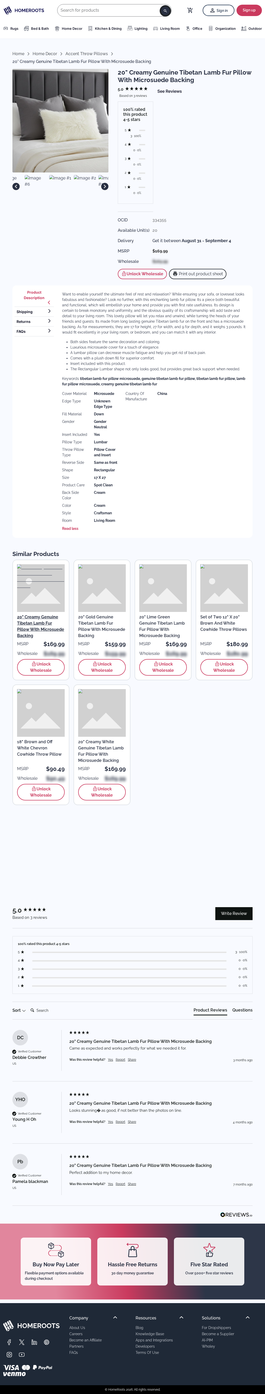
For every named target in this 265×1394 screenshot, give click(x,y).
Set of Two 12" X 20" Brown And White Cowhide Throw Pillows (223, 623)
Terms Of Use (147, 1352)
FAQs (73, 1352)
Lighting (141, 28)
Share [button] (132, 1059)
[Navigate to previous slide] (16, 186)
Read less (70, 528)
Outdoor (255, 28)
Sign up (249, 10)
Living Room (170, 28)
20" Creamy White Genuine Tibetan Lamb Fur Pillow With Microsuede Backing (101, 751)
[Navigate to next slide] (104, 186)
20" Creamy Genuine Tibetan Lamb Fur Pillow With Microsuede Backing (40, 626)
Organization (225, 28)
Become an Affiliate (85, 1340)
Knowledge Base (150, 1334)
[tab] (34, 297)
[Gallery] (60, 186)
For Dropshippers (216, 1327)
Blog (139, 1327)
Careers (76, 1334)
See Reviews (169, 91)
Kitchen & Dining (108, 28)
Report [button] (120, 1059)
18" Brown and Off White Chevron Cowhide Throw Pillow (39, 748)
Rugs (14, 28)
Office (197, 28)
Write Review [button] (234, 913)
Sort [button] (17, 1010)
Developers (145, 1346)
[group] (135, 89)
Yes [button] (110, 1059)
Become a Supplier (218, 1334)
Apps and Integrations (154, 1340)
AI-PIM (207, 1340)
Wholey (208, 1346)
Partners (76, 1346)
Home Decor (72, 28)
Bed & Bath (40, 28)
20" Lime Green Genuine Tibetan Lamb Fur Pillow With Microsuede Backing (162, 626)
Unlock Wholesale (145, 273)
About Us (77, 1327)
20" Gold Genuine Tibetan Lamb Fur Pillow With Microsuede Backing (101, 626)
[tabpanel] (154, 412)
